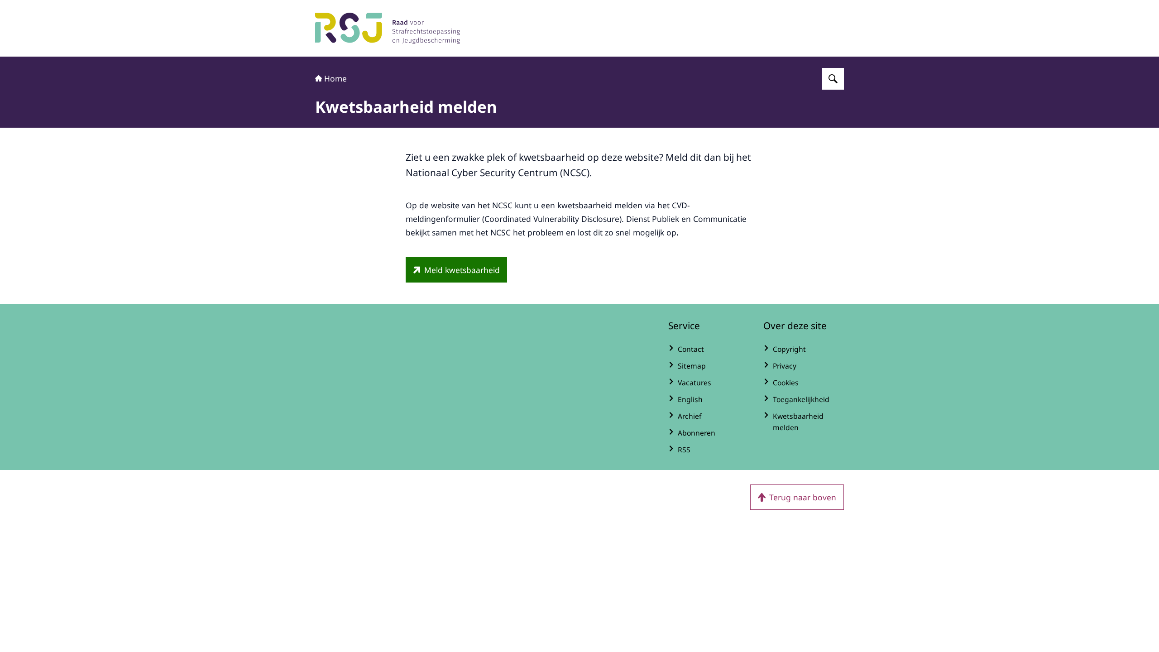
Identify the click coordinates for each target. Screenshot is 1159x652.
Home (335, 78)
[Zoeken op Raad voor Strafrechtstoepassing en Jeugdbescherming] (833, 79)
